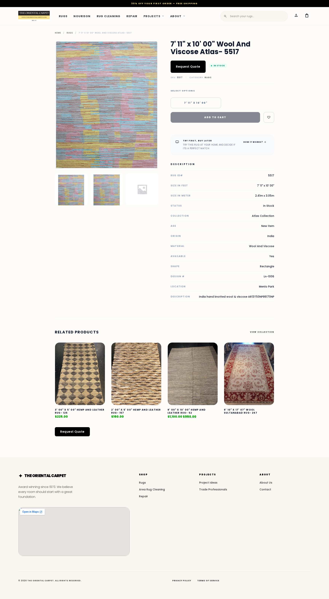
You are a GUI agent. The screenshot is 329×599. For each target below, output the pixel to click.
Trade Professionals (213, 489)
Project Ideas (208, 482)
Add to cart (215, 117)
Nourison (81, 16)
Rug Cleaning (109, 16)
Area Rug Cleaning (152, 489)
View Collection (262, 332)
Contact (265, 489)
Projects (152, 16)
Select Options (183, 91)
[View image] (71, 189)
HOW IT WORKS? (254, 141)
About (175, 16)
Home (58, 32)
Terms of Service (208, 580)
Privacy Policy (181, 580)
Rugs (63, 16)
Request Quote (188, 67)
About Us (266, 482)
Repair (131, 16)
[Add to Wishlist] (269, 117)
